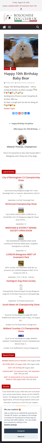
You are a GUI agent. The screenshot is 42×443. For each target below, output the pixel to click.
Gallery (7, 68)
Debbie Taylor (9, 108)
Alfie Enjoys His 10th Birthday (26, 129)
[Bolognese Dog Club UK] (4, 27)
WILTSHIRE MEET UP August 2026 (14, 364)
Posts (13, 68)
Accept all (21, 431)
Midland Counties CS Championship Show (21, 330)
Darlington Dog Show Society (21, 280)
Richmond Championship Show (21, 203)
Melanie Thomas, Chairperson (26, 83)
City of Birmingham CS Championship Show (21, 179)
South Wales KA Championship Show (21, 304)
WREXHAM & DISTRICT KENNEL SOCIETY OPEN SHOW (21, 229)
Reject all (21, 436)
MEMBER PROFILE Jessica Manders (14, 361)
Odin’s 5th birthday (15, 368)
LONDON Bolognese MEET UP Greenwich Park (21, 256)
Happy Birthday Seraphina (22, 123)
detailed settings (10, 425)
